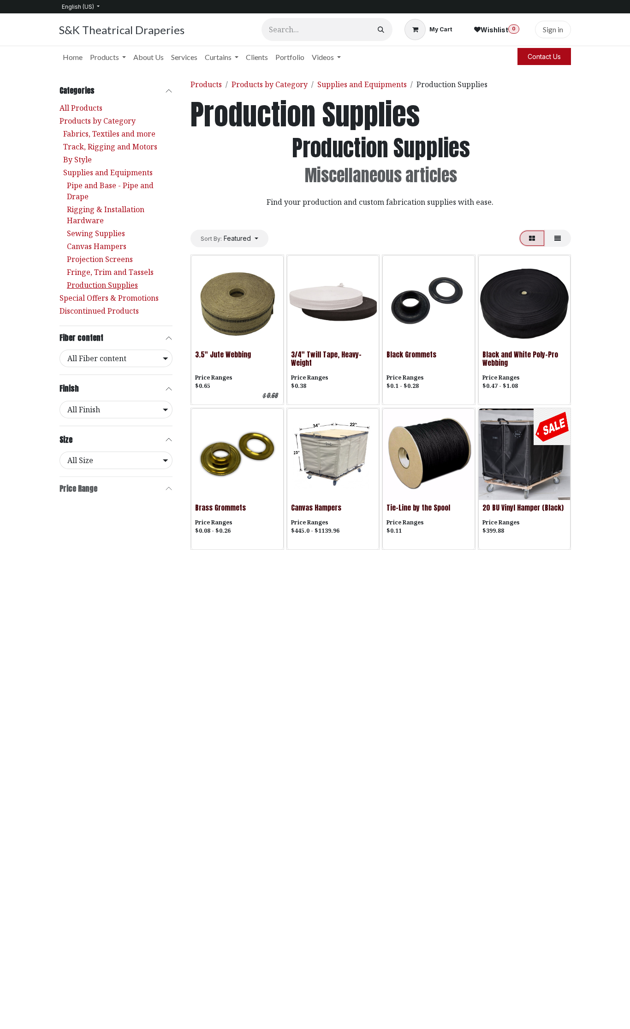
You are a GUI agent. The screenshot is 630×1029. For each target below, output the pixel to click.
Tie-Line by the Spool (418, 507)
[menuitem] (72, 57)
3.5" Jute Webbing (223, 354)
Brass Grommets (220, 507)
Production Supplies (102, 285)
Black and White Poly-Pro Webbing (520, 358)
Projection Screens (100, 259)
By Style (77, 160)
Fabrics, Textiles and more (109, 134)
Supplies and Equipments (108, 172)
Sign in (553, 29)
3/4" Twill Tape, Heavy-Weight (326, 358)
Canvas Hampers (96, 246)
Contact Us (544, 56)
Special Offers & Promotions (109, 298)
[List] (557, 238)
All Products (80, 108)
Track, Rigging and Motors (110, 147)
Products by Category (97, 121)
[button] (229, 238)
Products (206, 84)
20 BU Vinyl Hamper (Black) (523, 507)
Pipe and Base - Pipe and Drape (110, 191)
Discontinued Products (99, 311)
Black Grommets (411, 354)
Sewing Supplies (96, 233)
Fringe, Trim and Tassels (110, 272)
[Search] (380, 29)
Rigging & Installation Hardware (105, 215)
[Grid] (532, 238)
